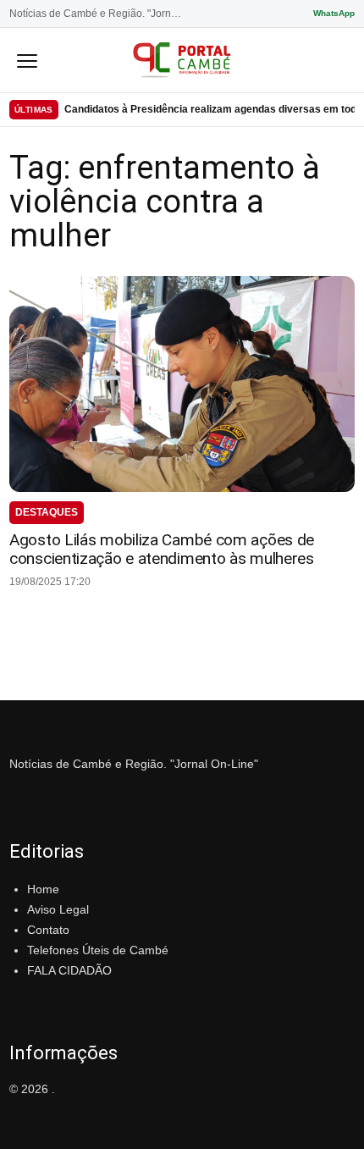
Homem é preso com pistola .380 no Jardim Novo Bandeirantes (209, 110)
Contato (48, 929)
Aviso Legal (58, 909)
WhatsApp (334, 13)
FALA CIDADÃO (69, 970)
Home (43, 889)
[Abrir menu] (27, 60)
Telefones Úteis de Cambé (97, 950)
